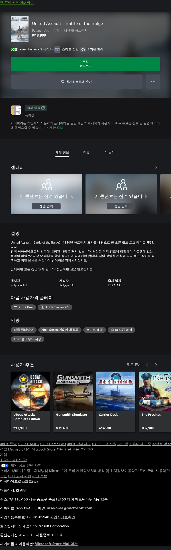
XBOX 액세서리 (79, 443)
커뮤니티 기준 (140, 443)
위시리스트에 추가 (79, 81)
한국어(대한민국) (13, 459)
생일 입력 (46, 206)
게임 (3, 454)
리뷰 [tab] (86, 152)
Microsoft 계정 (19, 449)
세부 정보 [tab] (62, 152)
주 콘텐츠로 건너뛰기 (17, 2)
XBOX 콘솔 (8, 443)
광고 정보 (39, 475)
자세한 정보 (55, 127)
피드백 (122, 443)
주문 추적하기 (83, 449)
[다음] (155, 167)
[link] (30, 402)
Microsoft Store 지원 (47, 449)
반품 (67, 449)
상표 (3, 475)
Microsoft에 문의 (62, 470)
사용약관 (162, 470)
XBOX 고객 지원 (104, 443)
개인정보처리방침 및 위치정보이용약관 (107, 470)
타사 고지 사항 (19, 475)
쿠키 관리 (147, 470)
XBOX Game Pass (53, 443)
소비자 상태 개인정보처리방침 (24, 470)
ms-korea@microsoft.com (69, 508)
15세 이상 (33, 108)
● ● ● (153, 81)
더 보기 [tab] (109, 152)
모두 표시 (134, 364)
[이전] (146, 167)
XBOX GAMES (28, 443)
